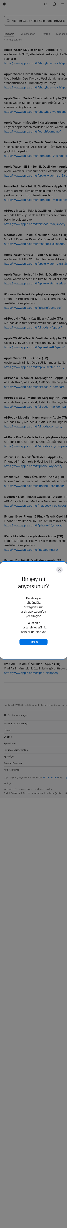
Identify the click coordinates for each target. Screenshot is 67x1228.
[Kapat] (59, 570)
